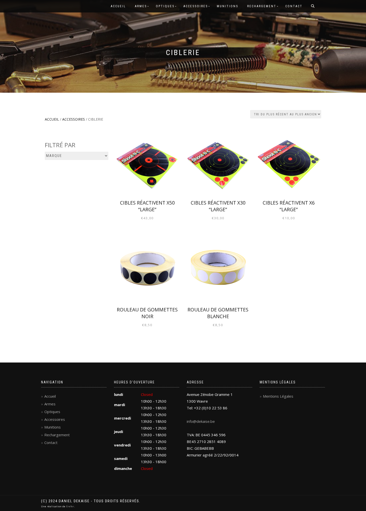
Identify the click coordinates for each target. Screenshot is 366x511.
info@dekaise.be (201, 421)
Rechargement (261, 6)
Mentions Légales (278, 396)
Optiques (165, 6)
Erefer (70, 506)
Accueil (118, 6)
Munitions (227, 6)
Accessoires (195, 6)
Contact (294, 6)
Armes (141, 6)
